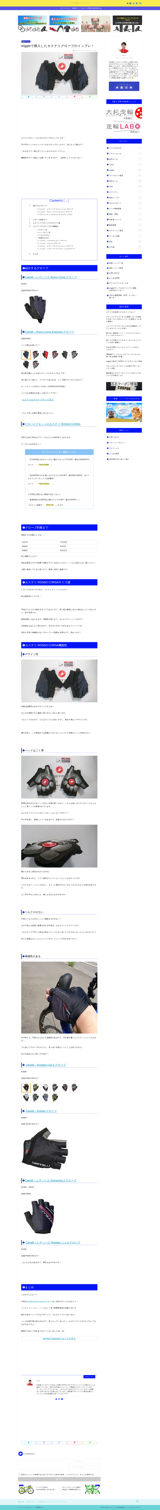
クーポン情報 (124, 236)
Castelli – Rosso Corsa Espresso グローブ (55, 212)
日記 (125, 242)
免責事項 (38, 1507)
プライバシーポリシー (117, 443)
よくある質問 (114, 278)
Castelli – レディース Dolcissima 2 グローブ (56, 246)
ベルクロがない (44, 235)
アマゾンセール (124, 154)
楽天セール (124, 159)
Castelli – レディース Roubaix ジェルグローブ (57, 249)
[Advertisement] (59, 118)
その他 (124, 247)
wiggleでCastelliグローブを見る (59, 1338)
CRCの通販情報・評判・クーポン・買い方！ (123, 296)
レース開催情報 (124, 208)
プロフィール (114, 448)
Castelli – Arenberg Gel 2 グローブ (53, 240)
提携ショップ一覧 (116, 263)
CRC (125, 187)
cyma (124, 164)
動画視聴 (124, 225)
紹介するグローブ (40, 206)
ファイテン (124, 192)
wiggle (125, 170)
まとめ (35, 254)
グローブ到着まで (40, 220)
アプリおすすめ (124, 148)
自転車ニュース (124, 219)
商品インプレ (25, 41)
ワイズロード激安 (125, 175)
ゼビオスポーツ (124, 203)
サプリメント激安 (124, 230)
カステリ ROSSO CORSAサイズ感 (46, 223)
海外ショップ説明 (116, 268)
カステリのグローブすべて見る (38, 399)
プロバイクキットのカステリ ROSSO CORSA (55, 214)
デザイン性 (43, 230)
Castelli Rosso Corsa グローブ (40, 1301)
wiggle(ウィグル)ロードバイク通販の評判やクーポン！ (122, 289)
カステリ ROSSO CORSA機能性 (45, 226)
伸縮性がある (44, 238)
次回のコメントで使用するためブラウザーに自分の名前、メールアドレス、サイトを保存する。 (58, 1474)
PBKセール (125, 181)
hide (66, 201)
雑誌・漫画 (124, 214)
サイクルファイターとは (118, 283)
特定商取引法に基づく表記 (119, 459)
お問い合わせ (114, 273)
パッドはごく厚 (44, 232)
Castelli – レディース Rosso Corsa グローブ (56, 209)
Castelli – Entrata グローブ (50, 243)
